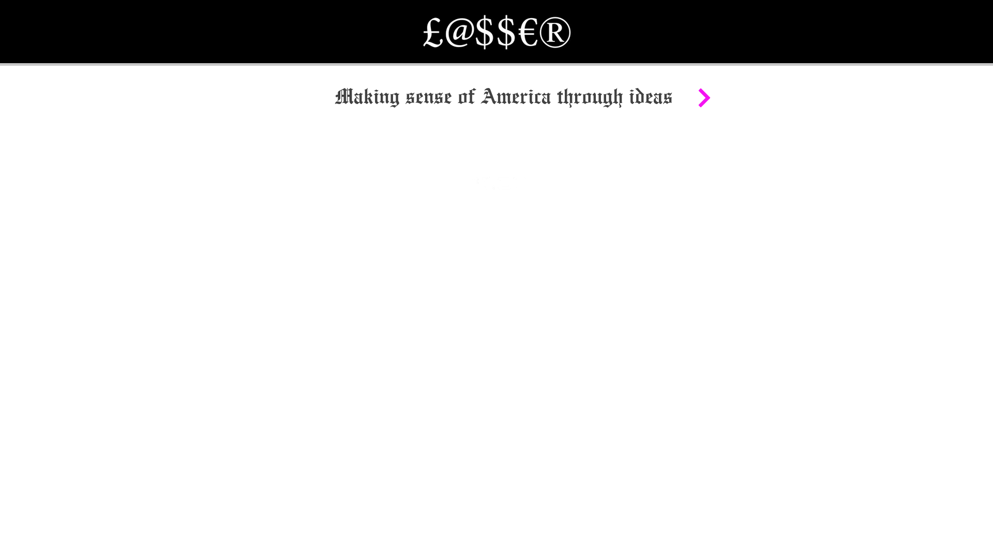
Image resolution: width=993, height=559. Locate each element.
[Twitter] (488, 183)
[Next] (704, 97)
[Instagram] (519, 183)
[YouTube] (504, 183)
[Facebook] (473, 183)
